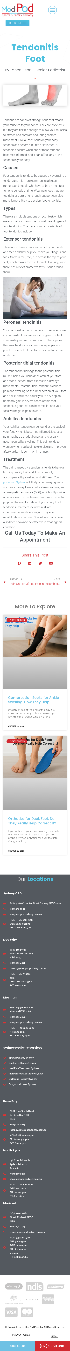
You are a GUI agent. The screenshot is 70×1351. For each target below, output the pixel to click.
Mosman (10, 997)
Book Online (17, 1346)
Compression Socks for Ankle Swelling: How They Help (33, 699)
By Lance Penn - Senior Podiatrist (35, 70)
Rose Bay (10, 1101)
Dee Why (10, 939)
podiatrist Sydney (14, 482)
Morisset (9, 1203)
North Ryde (11, 1150)
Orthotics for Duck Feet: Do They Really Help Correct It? (32, 820)
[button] (52, 10)
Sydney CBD (12, 893)
